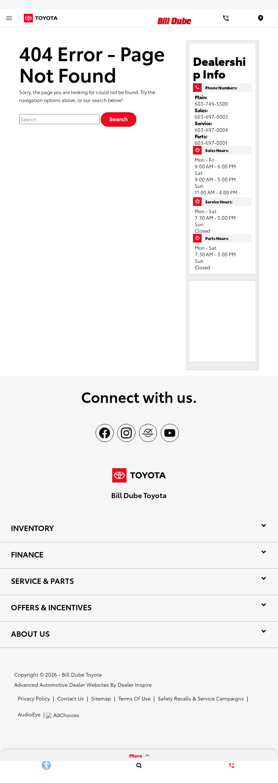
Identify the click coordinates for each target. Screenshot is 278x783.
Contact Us (70, 698)
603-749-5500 (211, 103)
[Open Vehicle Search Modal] (139, 765)
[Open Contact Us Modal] (231, 765)
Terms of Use (134, 698)
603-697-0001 (211, 142)
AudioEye (29, 714)
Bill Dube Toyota (82, 674)
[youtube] (170, 433)
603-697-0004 (211, 129)
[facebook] (105, 433)
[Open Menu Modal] (9, 18)
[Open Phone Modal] (225, 18)
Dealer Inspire (135, 684)
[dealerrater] (148, 433)
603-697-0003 (211, 116)
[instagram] (126, 433)
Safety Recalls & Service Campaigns (201, 698)
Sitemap (101, 698)
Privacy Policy (34, 698)
